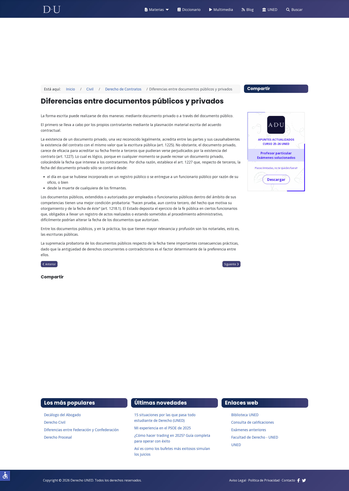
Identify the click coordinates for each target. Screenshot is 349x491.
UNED (272, 9)
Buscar (297, 9)
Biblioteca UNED (245, 414)
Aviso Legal (237, 480)
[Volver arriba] (341, 483)
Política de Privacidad (264, 480)
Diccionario (191, 9)
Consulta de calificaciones (252, 422)
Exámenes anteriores (248, 429)
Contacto (288, 480)
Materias (156, 9)
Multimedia (223, 9)
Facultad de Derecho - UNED (254, 437)
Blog (250, 9)
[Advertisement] (165, 49)
